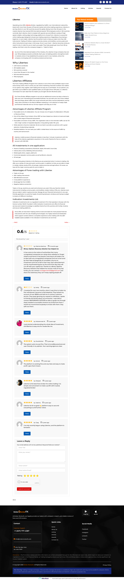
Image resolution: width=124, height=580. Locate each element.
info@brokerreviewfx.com (41, 2)
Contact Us (108, 8)
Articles (90, 8)
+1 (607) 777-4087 (22, 2)
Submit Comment (24, 489)
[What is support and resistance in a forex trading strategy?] (79, 27)
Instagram (85, 532)
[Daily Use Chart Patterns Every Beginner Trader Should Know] (79, 36)
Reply (27, 278)
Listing (83, 8)
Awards (98, 8)
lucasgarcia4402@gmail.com (50, 270)
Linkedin (84, 536)
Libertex (28, 25)
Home (66, 8)
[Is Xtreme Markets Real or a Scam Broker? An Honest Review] (79, 46)
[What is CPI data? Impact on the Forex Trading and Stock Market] (79, 65)
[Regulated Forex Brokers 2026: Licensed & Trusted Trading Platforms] (79, 56)
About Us (74, 8)
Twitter (84, 539)
